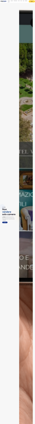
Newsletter (26, 0)
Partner (21, 0)
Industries (12, 0)
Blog (23, 0)
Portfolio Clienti (15, 0)
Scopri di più (5, 222)
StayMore (9, 0)
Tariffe (19, 0)
